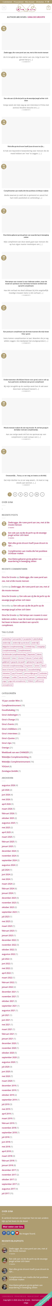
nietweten (6, 673)
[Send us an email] (48, 2)
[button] (4, 8)
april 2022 (6, 973)
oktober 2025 (8, 818)
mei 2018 (6, 1146)
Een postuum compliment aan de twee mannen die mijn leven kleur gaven (26, 333)
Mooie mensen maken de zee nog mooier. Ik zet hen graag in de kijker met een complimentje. (26, 429)
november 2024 (9, 855)
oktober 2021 (8, 1001)
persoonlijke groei (31, 673)
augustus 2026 (8, 785)
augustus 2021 (8, 1010)
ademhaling (37, 639)
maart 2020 (7, 1081)
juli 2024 (5, 869)
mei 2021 (6, 1024)
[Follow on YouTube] (17, 1233)
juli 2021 (5, 1015)
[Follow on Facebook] (46, 2)
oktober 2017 (8, 1179)
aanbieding (7, 639)
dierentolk (6, 658)
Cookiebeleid (7, 2)
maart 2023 (7, 926)
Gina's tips (6, 743)
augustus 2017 (8, 1188)
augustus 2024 (8, 865)
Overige (5, 747)
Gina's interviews (9, 733)
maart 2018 (7, 1156)
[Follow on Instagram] (8, 1233)
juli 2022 (5, 959)
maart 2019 (7, 1118)
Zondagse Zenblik (10, 771)
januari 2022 (7, 987)
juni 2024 (6, 874)
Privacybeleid (18, 2)
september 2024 (9, 860)
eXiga (26, 1303)
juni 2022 (6, 963)
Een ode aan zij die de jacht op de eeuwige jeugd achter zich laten (26, 99)
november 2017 (9, 1174)
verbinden (43, 673)
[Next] (42, 494)
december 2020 (9, 1043)
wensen (32, 677)
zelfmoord (39, 681)
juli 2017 (5, 1193)
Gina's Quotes (8, 738)
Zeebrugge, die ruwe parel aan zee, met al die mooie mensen (26, 52)
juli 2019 (5, 1104)
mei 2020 (6, 1076)
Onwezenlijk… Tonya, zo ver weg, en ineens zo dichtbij (26, 476)
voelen (14, 677)
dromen (21, 658)
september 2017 (9, 1184)
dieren (39, 654)
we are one (23, 677)
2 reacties (14, 527)
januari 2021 (7, 1038)
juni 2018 (6, 1142)
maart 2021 (7, 1029)
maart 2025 (7, 837)
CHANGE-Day (30, 647)
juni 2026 (6, 794)
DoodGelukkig (8, 710)
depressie (31, 654)
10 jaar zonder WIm (11, 700)
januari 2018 (7, 1165)
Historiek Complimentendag (13, 666)
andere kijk (6, 643)
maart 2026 (7, 808)
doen (14, 658)
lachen (37, 666)
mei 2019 (6, 1109)
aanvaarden (17, 639)
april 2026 (6, 804)
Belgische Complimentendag (13, 647)
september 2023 (9, 912)
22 (37, 494)
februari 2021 (8, 1034)
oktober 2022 (8, 949)
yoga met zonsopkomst (16, 681)
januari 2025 (7, 846)
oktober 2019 (8, 1095)
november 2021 (9, 996)
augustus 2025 (8, 823)
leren (43, 666)
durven (29, 658)
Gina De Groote (36, 17)
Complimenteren (24, 650)
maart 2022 (7, 977)
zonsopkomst (7, 685)
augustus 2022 (8, 954)
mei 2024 (6, 879)
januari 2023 (7, 935)
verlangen (6, 677)
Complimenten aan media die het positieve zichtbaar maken (26, 191)
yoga (4, 681)
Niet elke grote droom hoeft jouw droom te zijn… (26, 146)
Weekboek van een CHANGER (15, 752)
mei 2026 (6, 799)
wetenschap (41, 677)
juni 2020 (6, 1071)
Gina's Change (8, 719)
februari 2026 (8, 813)
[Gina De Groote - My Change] (26, 8)
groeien (39, 662)
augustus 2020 (8, 1062)
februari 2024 (8, 888)
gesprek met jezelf (18, 662)
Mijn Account (29, 2)
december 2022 (9, 940)
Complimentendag (9, 650)
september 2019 (9, 1099)
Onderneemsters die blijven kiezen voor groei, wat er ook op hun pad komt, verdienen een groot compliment (26, 381)
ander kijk (35, 643)
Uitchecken (40, 2)
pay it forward (17, 673)
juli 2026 (5, 790)
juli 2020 (5, 1066)
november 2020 (9, 1048)
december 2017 (9, 1170)
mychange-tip (21, 669)
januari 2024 (7, 893)
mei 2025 (6, 827)
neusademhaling (34, 669)
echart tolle (38, 658)
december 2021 (9, 991)
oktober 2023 (8, 907)
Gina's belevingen (10, 714)
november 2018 (9, 1127)
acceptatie (27, 639)
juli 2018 (5, 1137)
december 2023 (9, 898)
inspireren (28, 666)
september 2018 (9, 1132)
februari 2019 (8, 1123)
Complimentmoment (11, 705)
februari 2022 (8, 982)
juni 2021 (6, 1020)
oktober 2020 (8, 1052)
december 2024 (9, 851)
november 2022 (9, 944)
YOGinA (30, 681)
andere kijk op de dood (21, 643)
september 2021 (9, 1006)
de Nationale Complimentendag (14, 654)
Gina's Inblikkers (9, 729)
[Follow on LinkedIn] (13, 1233)
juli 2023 (5, 916)
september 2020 (9, 1057)
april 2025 (6, 832)
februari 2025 (8, 841)
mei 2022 (6, 968)
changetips (41, 647)
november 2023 (9, 902)
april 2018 (6, 1151)
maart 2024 (7, 883)
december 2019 (9, 1085)
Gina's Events (8, 724)
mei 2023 (6, 921)
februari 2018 (8, 1160)
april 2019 (6, 1113)
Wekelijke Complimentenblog (15, 757)
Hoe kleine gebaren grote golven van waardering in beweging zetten (26, 236)
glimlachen (31, 662)
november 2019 (9, 1090)
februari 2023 (8, 930)
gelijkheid (6, 662)
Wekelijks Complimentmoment (16, 761)
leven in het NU (8, 669)
